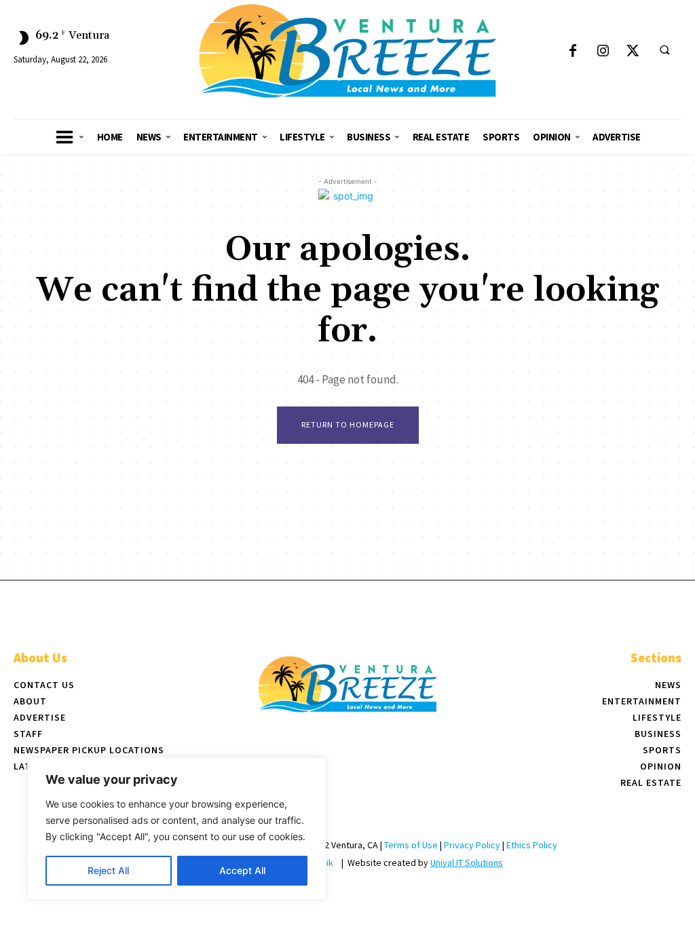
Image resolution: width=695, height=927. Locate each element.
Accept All (242, 870)
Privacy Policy (472, 845)
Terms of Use (411, 845)
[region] (176, 828)
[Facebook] (572, 51)
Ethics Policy (531, 845)
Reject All (108, 870)
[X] (632, 51)
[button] (664, 50)
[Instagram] (602, 51)
